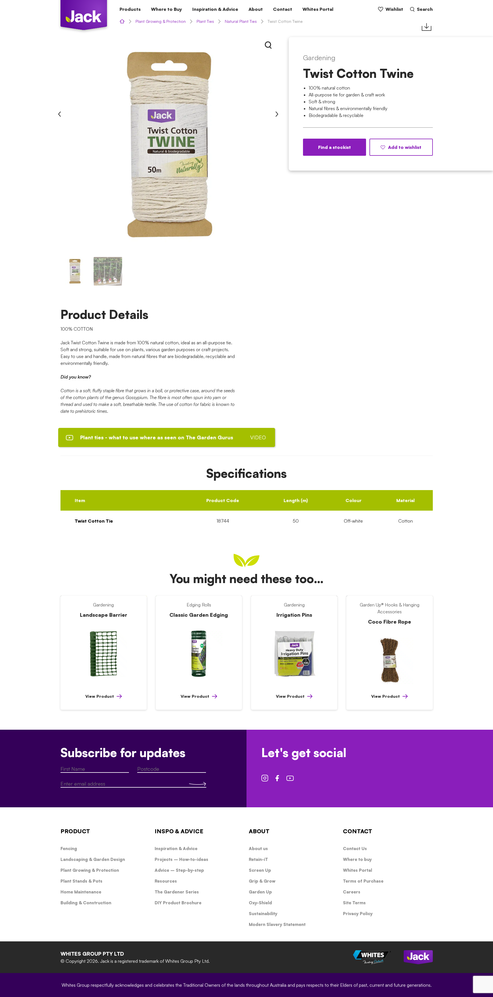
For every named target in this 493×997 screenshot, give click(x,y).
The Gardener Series (177, 892)
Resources (166, 881)
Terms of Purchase (363, 881)
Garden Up (260, 892)
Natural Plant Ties (241, 21)
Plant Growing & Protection (161, 21)
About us (258, 848)
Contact (282, 9)
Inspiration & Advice (215, 9)
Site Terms (354, 902)
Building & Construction (85, 902)
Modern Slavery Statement (277, 924)
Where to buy (357, 859)
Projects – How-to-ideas (181, 859)
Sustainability (263, 913)
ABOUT (259, 831)
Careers (351, 892)
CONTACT (357, 831)
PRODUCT (75, 831)
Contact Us (355, 848)
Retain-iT (258, 859)
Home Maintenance (80, 892)
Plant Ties (205, 21)
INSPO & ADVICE (179, 831)
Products (130, 9)
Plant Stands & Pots (81, 881)
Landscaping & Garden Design (92, 859)
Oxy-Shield (260, 902)
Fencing (68, 848)
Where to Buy (166, 9)
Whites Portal (317, 9)
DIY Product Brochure (178, 902)
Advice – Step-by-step (179, 870)
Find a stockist (334, 147)
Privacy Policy (358, 913)
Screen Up (260, 870)
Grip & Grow (262, 881)
